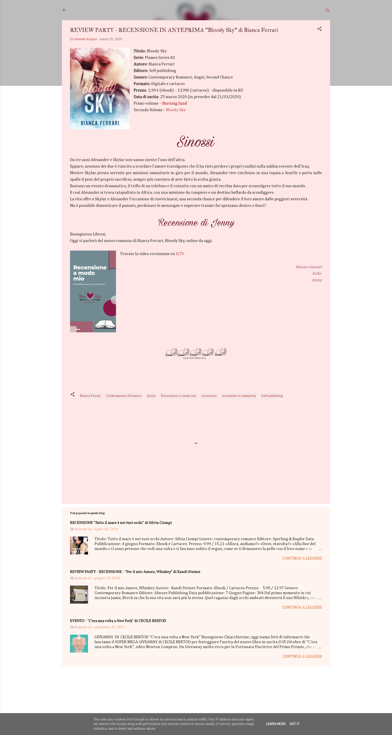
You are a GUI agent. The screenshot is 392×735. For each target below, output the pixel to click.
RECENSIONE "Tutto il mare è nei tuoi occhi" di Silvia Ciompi (121, 522)
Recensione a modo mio (178, 396)
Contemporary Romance (123, 396)
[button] (319, 29)
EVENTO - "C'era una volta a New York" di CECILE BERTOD (118, 621)
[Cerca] (327, 11)
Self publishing (272, 396)
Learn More (276, 724)
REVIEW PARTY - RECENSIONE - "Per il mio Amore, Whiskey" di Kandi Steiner (135, 572)
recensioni (209, 396)
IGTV (180, 254)
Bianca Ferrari (90, 396)
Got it (295, 724)
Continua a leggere (302, 558)
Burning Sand (174, 103)
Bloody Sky (176, 110)
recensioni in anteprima (239, 396)
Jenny (151, 396)
